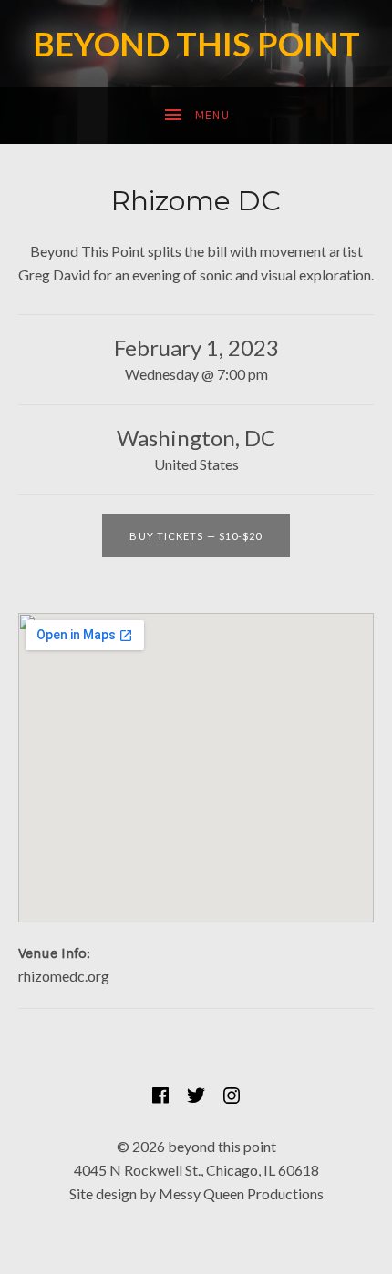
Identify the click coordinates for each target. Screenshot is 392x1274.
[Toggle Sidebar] (196, 116)
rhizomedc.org (63, 975)
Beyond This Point (196, 44)
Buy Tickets (195, 536)
